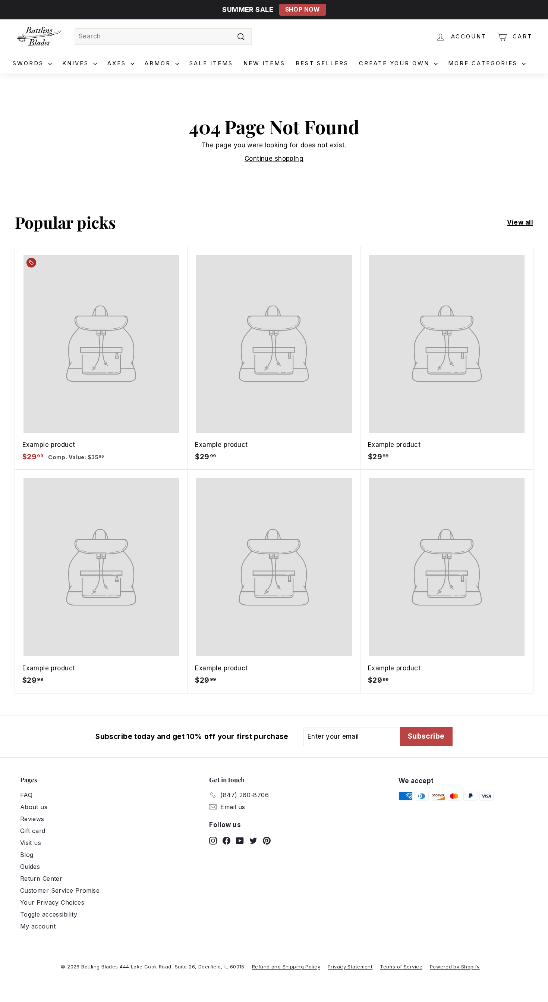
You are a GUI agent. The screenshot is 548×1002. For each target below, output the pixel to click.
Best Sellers (322, 63)
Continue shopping (274, 158)
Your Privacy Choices (52, 902)
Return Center (41, 878)
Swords (29, 63)
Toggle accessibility (49, 914)
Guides (30, 866)
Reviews (32, 819)
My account (38, 926)
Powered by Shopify (455, 967)
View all (520, 222)
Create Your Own (395, 63)
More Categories (484, 63)
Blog (27, 854)
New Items (264, 63)
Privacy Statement (350, 967)
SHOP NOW (302, 9)
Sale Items (211, 63)
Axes (118, 63)
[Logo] (39, 36)
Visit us (30, 842)
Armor (159, 63)
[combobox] (163, 36)
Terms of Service (401, 967)
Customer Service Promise (60, 890)
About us (33, 807)
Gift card (32, 831)
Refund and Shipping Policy (286, 967)
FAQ (26, 795)
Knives (76, 63)
